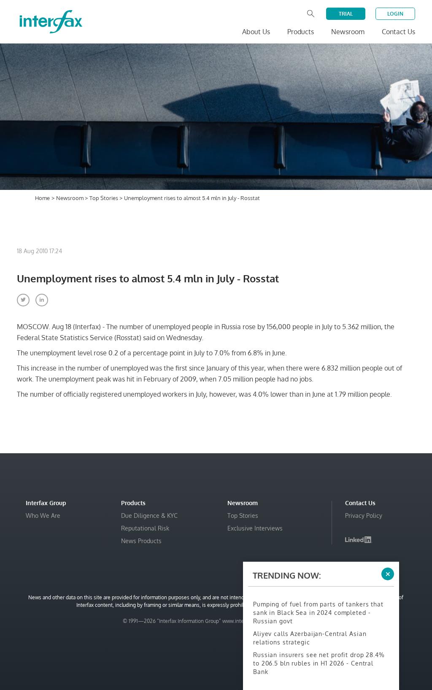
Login (395, 14)
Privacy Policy (363, 515)
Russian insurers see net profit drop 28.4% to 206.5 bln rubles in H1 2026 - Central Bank (319, 663)
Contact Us (398, 31)
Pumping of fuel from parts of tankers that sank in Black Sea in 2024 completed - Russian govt (318, 613)
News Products (141, 540)
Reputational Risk (145, 528)
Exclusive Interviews (255, 528)
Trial (346, 14)
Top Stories (104, 198)
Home (42, 198)
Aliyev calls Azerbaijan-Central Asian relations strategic (309, 638)
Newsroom (70, 198)
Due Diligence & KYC (149, 515)
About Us (256, 31)
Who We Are (43, 515)
